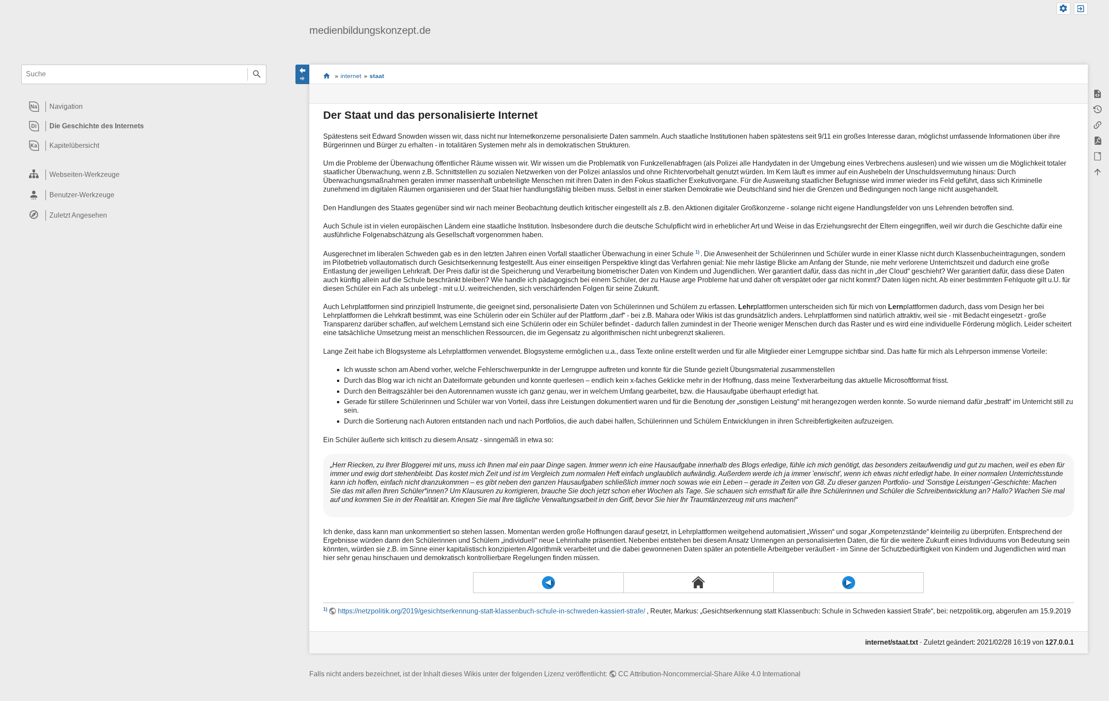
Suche (257, 74)
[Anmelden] (1081, 9)
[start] (698, 582)
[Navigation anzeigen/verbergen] (302, 74)
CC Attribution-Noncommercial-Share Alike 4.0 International (709, 674)
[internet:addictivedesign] (548, 582)
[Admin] (1063, 9)
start (327, 75)
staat (377, 75)
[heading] (144, 107)
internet (350, 75)
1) (697, 251)
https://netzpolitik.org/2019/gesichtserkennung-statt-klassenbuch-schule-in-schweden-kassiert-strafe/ (491, 611)
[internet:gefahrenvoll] (848, 582)
